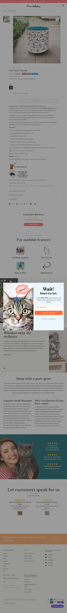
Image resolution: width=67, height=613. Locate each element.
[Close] (62, 285)
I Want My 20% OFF (48, 313)
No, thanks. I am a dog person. (48, 319)
